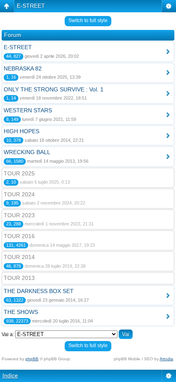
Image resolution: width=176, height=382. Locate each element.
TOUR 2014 (19, 257)
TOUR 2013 (19, 278)
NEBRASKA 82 (23, 68)
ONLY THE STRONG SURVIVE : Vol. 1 (54, 89)
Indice (10, 375)
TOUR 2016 (19, 236)
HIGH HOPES (21, 131)
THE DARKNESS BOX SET (39, 291)
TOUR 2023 (19, 215)
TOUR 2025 (19, 173)
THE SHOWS (21, 312)
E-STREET (31, 5)
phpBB (31, 359)
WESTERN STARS (28, 110)
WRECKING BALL (27, 152)
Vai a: (8, 334)
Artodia (166, 359)
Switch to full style (88, 20)
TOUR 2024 (19, 194)
